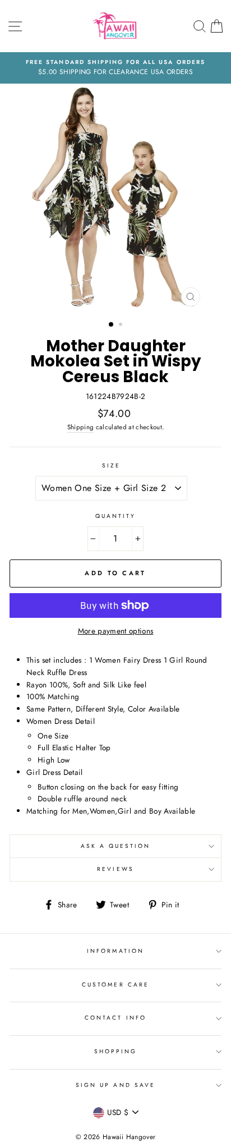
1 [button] (111, 325)
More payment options (116, 630)
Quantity (115, 516)
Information (115, 951)
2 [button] (121, 325)
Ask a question (116, 846)
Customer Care (115, 984)
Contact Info (115, 1017)
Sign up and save (115, 1085)
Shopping (115, 1051)
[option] (115, 68)
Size (111, 465)
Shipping (80, 427)
